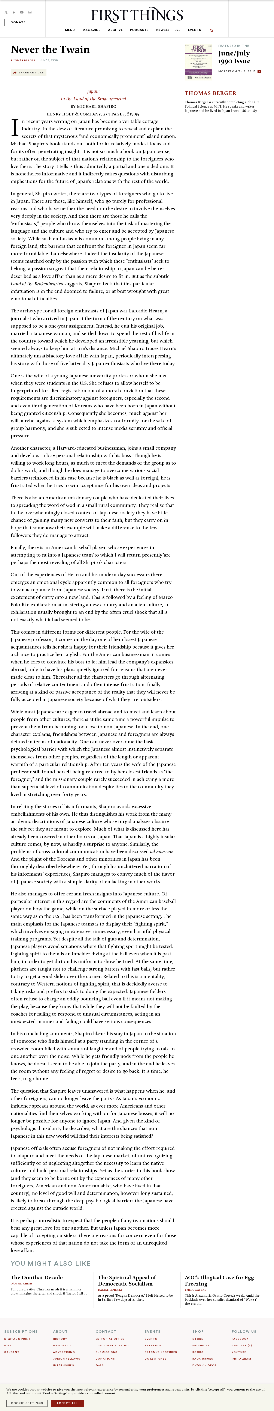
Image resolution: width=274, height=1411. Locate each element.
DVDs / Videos (204, 1365)
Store (197, 1339)
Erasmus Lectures (161, 1352)
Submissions (107, 1352)
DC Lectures (156, 1358)
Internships (63, 1365)
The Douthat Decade (37, 1277)
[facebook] (13, 12)
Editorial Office (110, 1339)
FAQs (100, 1365)
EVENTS (153, 1331)
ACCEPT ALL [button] (67, 1403)
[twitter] (6, 12)
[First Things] (137, 15)
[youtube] (22, 12)
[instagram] (30, 12)
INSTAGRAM (241, 1358)
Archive (115, 30)
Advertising (64, 1352)
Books (198, 1352)
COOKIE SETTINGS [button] (27, 1403)
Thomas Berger (23, 60)
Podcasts (139, 30)
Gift (8, 1345)
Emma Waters (195, 1289)
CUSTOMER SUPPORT (113, 1345)
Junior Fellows (66, 1358)
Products (201, 1345)
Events (194, 30)
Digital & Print (17, 1339)
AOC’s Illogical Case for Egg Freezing (219, 1280)
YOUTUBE (239, 1352)
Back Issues (202, 1358)
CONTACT (106, 1331)
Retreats (153, 1345)
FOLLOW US (244, 1331)
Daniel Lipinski (110, 1289)
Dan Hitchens (22, 1283)
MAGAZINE (91, 30)
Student (11, 1352)
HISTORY (60, 1339)
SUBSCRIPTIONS (21, 1331)
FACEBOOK (240, 1339)
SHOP (198, 1331)
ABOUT (60, 1331)
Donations (105, 1358)
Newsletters (168, 30)
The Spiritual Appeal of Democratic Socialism (127, 1280)
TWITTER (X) (242, 1345)
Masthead (62, 1345)
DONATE (18, 22)
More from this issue (237, 71)
